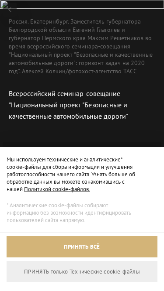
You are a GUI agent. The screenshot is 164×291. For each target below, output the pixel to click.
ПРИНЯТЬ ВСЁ (82, 246)
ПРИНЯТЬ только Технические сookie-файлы (82, 271)
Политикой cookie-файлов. (57, 189)
